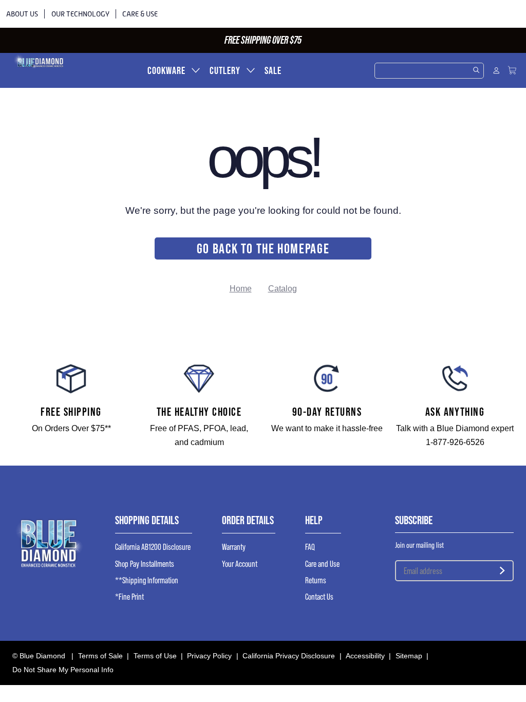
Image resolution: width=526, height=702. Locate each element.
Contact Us (319, 597)
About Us (22, 14)
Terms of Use (155, 656)
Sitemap (409, 656)
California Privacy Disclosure (288, 656)
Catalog (282, 288)
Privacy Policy (209, 656)
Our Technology (80, 14)
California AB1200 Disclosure (153, 547)
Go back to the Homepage (263, 248)
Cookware (166, 70)
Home (241, 288)
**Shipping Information (146, 580)
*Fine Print (129, 597)
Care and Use (322, 564)
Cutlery (225, 70)
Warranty (234, 547)
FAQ (310, 547)
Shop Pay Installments (144, 564)
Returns (315, 580)
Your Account (239, 564)
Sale (273, 70)
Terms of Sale (100, 656)
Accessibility (365, 656)
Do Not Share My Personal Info (63, 670)
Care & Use (140, 14)
